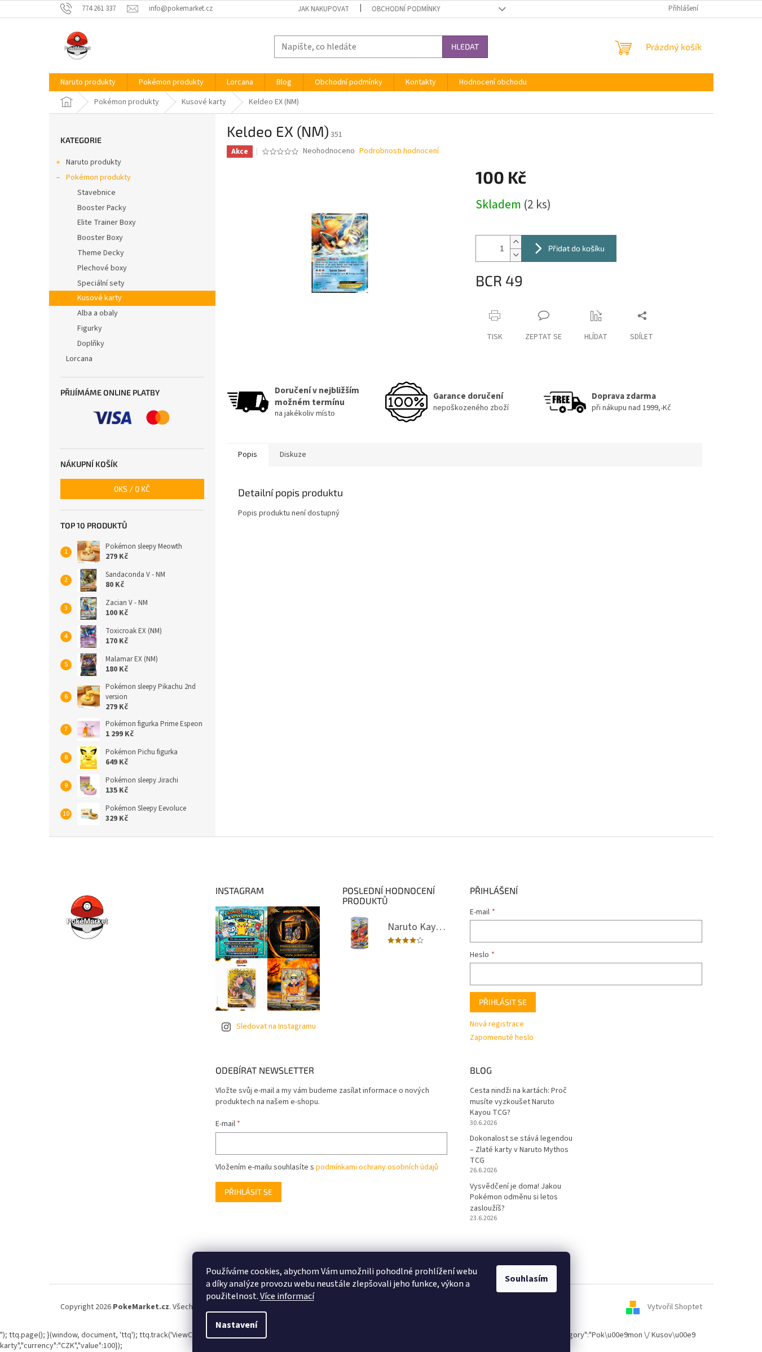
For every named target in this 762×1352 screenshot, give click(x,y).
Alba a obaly (97, 313)
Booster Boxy (100, 237)
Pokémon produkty (98, 177)
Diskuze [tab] (293, 454)
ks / (132, 488)
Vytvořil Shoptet (675, 1307)
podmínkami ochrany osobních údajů (377, 1167)
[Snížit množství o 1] (515, 254)
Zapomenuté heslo (502, 1038)
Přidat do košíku (576, 248)
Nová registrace (497, 1024)
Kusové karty (99, 298)
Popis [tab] (247, 454)
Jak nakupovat (323, 9)
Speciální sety (101, 283)
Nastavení (236, 1325)
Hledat (465, 46)
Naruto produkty (93, 162)
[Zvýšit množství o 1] (515, 241)
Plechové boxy (102, 268)
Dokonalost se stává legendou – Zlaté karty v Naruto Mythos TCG (521, 1149)
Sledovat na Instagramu (276, 1026)
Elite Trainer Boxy (106, 222)
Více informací (287, 1296)
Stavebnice (96, 192)
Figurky (89, 328)
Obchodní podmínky (406, 9)
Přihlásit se (503, 1002)
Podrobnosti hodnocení (399, 151)
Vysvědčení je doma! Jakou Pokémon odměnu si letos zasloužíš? (515, 1197)
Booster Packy (101, 208)
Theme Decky (100, 253)
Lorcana (79, 358)
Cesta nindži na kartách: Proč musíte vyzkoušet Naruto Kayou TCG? (518, 1102)
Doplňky (90, 343)
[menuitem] (88, 82)
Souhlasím (526, 1279)
